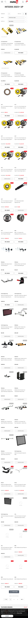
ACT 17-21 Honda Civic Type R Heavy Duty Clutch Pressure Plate (7, 201)
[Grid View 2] (26, 14)
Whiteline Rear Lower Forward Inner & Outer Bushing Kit (20, 264)
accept (7, 616)
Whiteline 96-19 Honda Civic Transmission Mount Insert (20, 391)
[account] (23, 1)
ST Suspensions (4, 41)
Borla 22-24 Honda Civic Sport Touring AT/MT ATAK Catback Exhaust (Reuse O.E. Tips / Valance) (20, 485)
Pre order (20, 53)
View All (25, 607)
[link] (7, 31)
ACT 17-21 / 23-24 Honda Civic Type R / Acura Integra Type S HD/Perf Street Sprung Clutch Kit (21, 107)
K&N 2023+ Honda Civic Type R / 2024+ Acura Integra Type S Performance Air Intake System (21, 296)
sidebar (3, 13)
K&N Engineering (4, 293)
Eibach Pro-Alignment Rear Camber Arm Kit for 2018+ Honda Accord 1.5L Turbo (7, 485)
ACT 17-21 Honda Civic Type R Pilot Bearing (7, 107)
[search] (5, 1)
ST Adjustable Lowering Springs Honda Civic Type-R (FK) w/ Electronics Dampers (7, 44)
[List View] (23, 14)
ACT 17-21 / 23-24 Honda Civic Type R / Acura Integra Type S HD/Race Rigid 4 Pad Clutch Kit (20, 138)
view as (19, 13)
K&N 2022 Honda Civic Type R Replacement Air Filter (6, 327)
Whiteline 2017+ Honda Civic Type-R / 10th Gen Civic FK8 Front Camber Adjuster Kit (6, 359)
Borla (16, 482)
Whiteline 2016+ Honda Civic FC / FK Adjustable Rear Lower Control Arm (21, 359)
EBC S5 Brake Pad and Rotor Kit (21, 579)
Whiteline (3, 262)
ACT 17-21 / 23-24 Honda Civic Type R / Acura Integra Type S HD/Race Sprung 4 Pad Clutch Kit (21, 170)
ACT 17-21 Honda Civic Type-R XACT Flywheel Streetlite (7, 233)
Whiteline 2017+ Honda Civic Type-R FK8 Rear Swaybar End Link (7, 391)
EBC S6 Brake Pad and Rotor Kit (7, 579)
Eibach (2, 482)
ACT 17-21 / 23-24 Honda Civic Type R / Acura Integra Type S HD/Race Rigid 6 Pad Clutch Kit (7, 138)
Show (2, 17)
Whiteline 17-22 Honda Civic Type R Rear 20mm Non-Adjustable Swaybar (6, 454)
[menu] (2, 2)
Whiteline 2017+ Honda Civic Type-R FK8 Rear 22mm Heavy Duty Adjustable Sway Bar (7, 422)
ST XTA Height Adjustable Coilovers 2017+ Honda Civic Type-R (20, 44)
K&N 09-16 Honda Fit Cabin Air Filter (20, 454)
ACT (2, 104)
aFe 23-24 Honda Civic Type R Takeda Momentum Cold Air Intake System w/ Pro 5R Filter (20, 517)
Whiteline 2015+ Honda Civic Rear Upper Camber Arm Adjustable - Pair (20, 327)
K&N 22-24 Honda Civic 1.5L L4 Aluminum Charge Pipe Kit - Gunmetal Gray (7, 296)
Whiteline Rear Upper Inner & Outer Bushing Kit (6, 264)
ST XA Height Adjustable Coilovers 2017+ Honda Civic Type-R (6, 75)
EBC (15, 230)
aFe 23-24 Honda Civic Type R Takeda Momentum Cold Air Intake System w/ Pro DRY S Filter (7, 548)
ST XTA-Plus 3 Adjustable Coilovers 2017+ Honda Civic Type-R (20, 75)
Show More (15, 592)
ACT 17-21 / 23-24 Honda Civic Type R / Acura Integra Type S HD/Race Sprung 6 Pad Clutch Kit (7, 170)
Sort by (3, 21)
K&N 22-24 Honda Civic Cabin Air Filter (7, 517)
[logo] (14, 1)
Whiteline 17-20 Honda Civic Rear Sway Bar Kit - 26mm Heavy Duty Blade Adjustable (21, 422)
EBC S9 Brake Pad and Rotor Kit (21, 547)
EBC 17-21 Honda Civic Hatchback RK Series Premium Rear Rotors (20, 233)
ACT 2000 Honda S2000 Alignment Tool (19, 201)
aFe (15, 514)
